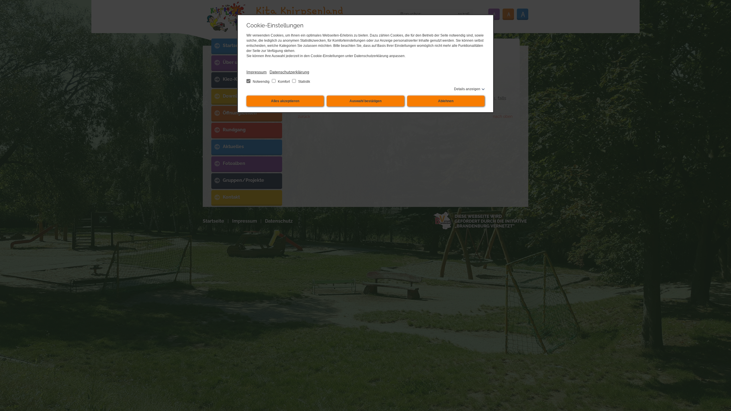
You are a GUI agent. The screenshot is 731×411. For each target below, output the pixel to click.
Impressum (256, 72)
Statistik (303, 82)
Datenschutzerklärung (289, 72)
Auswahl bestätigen (365, 101)
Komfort (284, 82)
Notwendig (261, 82)
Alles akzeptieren (285, 101)
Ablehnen (445, 101)
